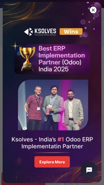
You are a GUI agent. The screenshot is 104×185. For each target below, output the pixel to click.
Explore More (52, 161)
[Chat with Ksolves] (89, 170)
